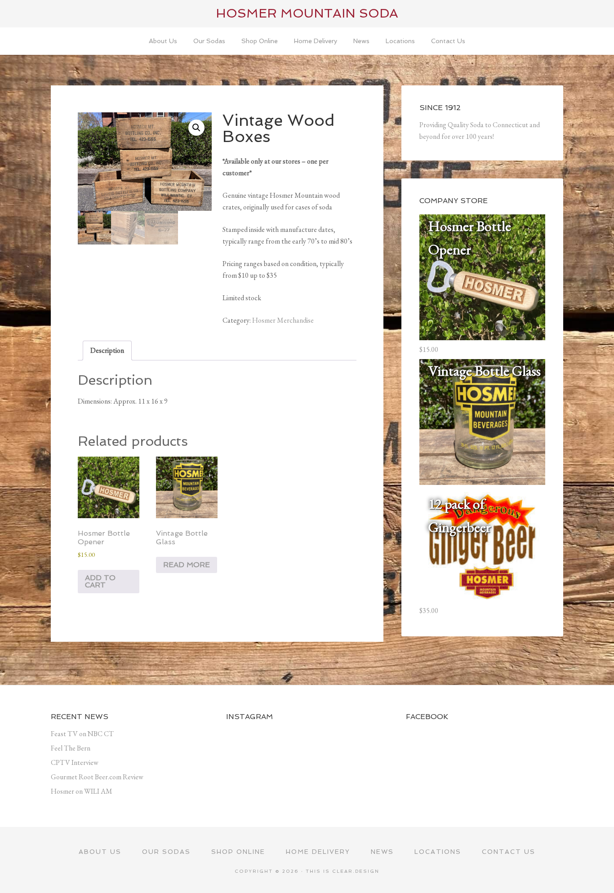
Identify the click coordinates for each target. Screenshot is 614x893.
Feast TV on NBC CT (82, 733)
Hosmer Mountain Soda (307, 13)
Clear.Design (355, 871)
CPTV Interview (74, 762)
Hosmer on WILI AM (81, 791)
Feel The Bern (70, 748)
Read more (186, 564)
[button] (196, 128)
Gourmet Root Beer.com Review (97, 777)
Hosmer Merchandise (283, 320)
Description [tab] (107, 350)
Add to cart (100, 581)
